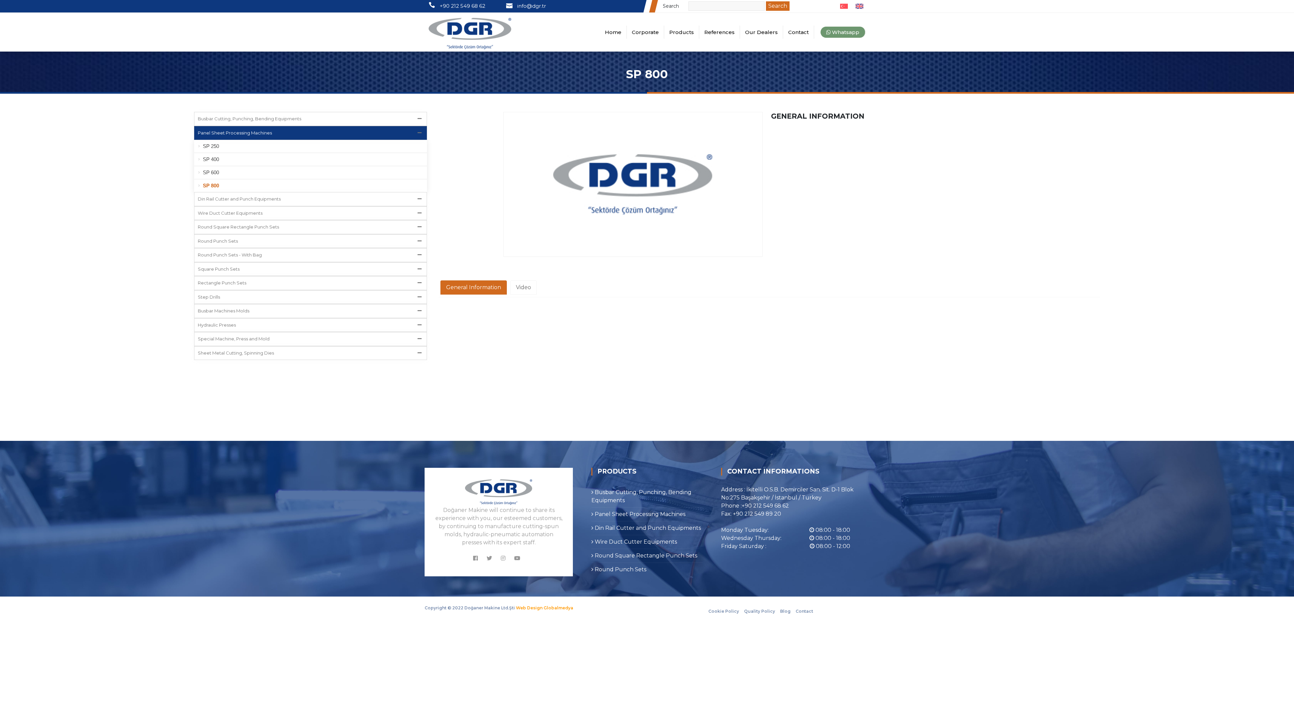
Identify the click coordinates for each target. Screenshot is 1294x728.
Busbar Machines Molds (223, 310)
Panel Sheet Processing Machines (235, 132)
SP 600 (211, 172)
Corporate (645, 32)
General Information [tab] (473, 287)
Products (681, 32)
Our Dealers (761, 32)
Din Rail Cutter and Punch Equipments (239, 199)
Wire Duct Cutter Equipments (230, 213)
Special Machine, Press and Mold (234, 338)
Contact (798, 32)
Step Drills (209, 297)
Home (613, 32)
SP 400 (211, 159)
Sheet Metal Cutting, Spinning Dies (236, 353)
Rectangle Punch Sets (222, 282)
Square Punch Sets (219, 269)
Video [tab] (523, 287)
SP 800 (211, 185)
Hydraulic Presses (217, 325)
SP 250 (211, 146)
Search (675, 6)
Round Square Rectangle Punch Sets (238, 227)
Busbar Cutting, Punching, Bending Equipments (249, 118)
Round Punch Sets (218, 241)
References (719, 32)
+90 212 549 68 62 (464, 6)
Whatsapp (845, 32)
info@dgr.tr (531, 6)
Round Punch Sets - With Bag (230, 254)
